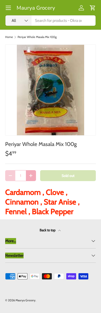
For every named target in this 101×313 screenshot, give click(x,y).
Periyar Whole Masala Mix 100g (37, 37)
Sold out (68, 176)
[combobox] (50, 20)
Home (9, 37)
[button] (92, 8)
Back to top (48, 230)
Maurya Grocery (25, 300)
